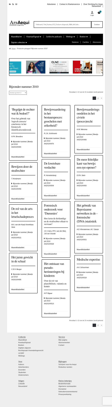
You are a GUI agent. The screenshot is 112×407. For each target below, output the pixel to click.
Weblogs (69, 37)
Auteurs (21, 364)
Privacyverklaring (64, 394)
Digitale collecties (18, 42)
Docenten (22, 370)
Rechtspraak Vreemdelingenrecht (30, 350)
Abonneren (97, 42)
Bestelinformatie (64, 384)
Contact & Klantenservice (70, 4)
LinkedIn (21, 384)
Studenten (22, 372)
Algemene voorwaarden (67, 386)
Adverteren (51, 4)
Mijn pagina (62, 340)
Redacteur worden (65, 367)
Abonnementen (64, 343)
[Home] (19, 22)
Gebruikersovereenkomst (67, 392)
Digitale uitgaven (24, 348)
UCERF (21, 353)
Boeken (83, 37)
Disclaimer (62, 389)
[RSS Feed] (13, 4)
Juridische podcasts (54, 37)
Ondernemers (23, 375)
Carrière (86, 42)
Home (14, 48)
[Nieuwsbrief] (16, 4)
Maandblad (15, 37)
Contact (61, 345)
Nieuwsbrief (96, 6)
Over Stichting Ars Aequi (93, 4)
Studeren (75, 42)
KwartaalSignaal (32, 37)
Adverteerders (23, 367)
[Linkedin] (10, 4)
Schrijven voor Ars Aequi (67, 364)
